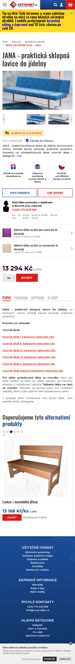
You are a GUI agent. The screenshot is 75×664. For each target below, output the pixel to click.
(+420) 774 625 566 (24, 209)
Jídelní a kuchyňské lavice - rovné (23, 45)
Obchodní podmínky (37, 552)
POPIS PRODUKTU (20, 193)
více (19, 155)
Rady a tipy (37, 588)
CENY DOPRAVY (55, 193)
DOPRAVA (37, 298)
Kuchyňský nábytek (35, 41)
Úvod (5, 41)
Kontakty (37, 566)
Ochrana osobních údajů (37, 555)
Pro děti (37, 632)
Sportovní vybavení (37, 635)
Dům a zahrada (37, 628)
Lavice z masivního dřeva (20, 501)
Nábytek (16, 41)
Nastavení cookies (37, 569)
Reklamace (37, 562)
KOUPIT (27, 278)
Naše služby (37, 591)
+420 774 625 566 (37, 606)
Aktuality (37, 584)
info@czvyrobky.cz (37, 610)
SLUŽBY (53, 298)
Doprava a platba (37, 559)
